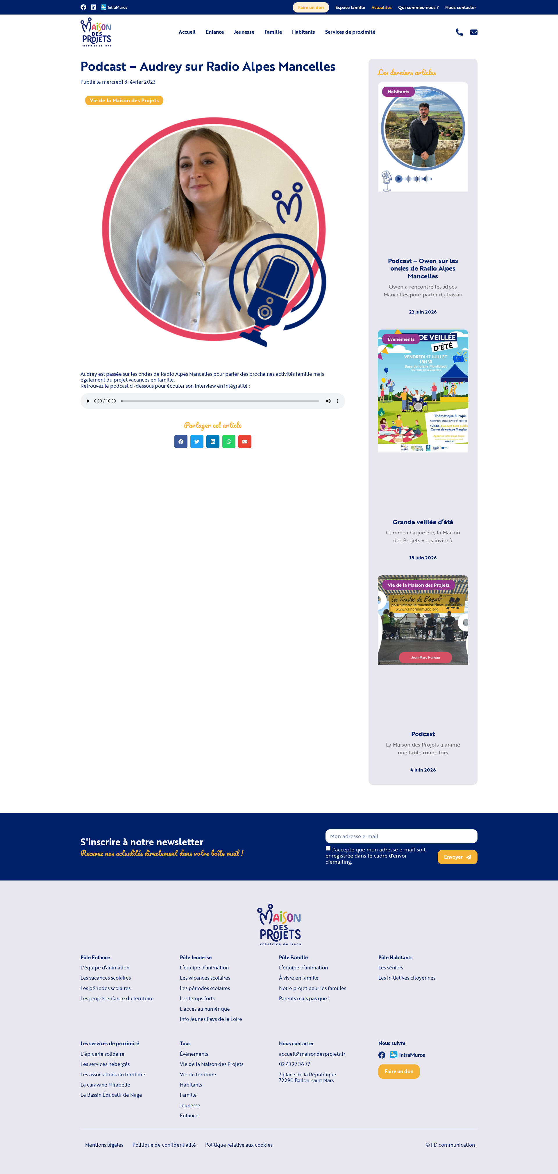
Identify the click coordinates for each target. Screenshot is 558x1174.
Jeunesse (244, 31)
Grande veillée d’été (423, 522)
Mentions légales (104, 1144)
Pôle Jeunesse (196, 957)
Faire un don (311, 7)
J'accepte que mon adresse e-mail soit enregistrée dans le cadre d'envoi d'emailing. (376, 855)
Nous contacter (460, 7)
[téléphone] (459, 32)
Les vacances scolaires (106, 978)
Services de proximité (350, 31)
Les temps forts (197, 998)
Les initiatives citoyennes (406, 978)
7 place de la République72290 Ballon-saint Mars (307, 1078)
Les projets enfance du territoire (117, 998)
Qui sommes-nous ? (418, 7)
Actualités (381, 7)
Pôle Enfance (95, 957)
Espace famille (350, 7)
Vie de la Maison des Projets (124, 100)
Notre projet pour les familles (312, 988)
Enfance (215, 31)
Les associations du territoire (113, 1075)
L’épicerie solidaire (102, 1054)
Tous (185, 1043)
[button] (180, 441)
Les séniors (390, 968)
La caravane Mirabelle (105, 1085)
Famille (273, 31)
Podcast (423, 733)
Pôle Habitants (395, 957)
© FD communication (450, 1144)
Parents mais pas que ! (304, 998)
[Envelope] (473, 32)
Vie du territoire (198, 1075)
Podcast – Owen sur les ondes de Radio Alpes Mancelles (423, 268)
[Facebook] (83, 7)
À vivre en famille (299, 978)
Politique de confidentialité (164, 1144)
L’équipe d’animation (105, 968)
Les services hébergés (105, 1064)
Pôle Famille (293, 957)
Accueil (187, 31)
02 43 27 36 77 (294, 1064)
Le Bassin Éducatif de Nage (111, 1095)
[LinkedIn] (93, 7)
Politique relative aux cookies (239, 1144)
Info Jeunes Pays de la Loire (211, 1019)
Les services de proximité (110, 1043)
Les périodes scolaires (105, 988)
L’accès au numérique (205, 1009)
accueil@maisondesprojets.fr (312, 1054)
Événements (194, 1054)
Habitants (303, 31)
